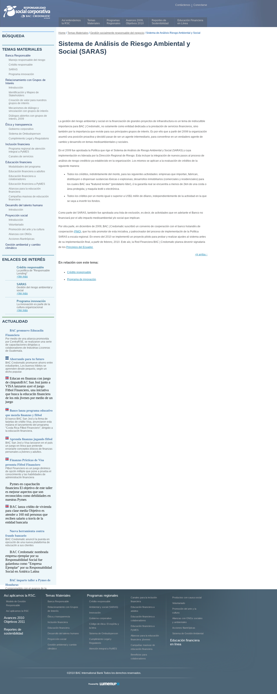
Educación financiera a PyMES (27, 183)
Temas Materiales (93, 22)
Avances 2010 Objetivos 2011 (14, 619)
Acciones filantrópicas (21, 238)
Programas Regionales (113, 22)
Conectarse (200, 4)
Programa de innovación (81, 279)
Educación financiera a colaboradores (22, 178)
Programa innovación (21, 74)
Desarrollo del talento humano (24, 205)
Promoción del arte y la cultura (26, 229)
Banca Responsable (18, 55)
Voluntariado (16, 224)
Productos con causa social (186, 597)
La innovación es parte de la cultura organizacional (33, 304)
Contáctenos (182, 4)
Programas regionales (102, 595)
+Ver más (22, 276)
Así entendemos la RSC (71, 22)
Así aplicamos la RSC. (20, 595)
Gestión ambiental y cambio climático (22, 246)
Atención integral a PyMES (103, 648)
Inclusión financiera (17, 144)
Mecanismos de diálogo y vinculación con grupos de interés (28, 109)
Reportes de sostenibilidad (13, 631)
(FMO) (77, 231)
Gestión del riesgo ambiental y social (34, 287)
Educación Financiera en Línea (190, 22)
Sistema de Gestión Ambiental (187, 633)
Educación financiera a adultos (27, 171)
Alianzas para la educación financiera (25, 190)
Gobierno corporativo (21, 128)
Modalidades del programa (24, 166)
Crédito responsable (21, 64)
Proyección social (16, 215)
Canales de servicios (21, 156)
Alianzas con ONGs (20, 234)
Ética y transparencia (18, 124)
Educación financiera (18, 162)
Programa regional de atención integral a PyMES (27, 150)
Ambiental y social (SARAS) (103, 607)
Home (62, 32)
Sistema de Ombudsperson (25, 133)
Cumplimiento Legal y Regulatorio (29, 138)
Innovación (95, 612)
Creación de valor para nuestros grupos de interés (28, 102)
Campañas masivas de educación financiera (29, 198)
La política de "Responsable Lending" (33, 270)
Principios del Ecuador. (79, 247)
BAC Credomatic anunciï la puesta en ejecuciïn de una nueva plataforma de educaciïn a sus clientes (27, 538)
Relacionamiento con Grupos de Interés (25, 81)
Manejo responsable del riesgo (27, 59)
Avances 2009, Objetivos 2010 (135, 22)
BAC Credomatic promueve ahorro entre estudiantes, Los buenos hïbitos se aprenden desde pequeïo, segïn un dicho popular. (29, 365)
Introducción (16, 87)
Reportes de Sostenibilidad (160, 22)
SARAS (13, 69)
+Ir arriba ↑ (201, 254)
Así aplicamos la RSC (17, 611)
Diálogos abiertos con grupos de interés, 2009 (28, 117)
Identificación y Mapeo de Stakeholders (24, 94)
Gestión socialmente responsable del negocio (117, 32)
